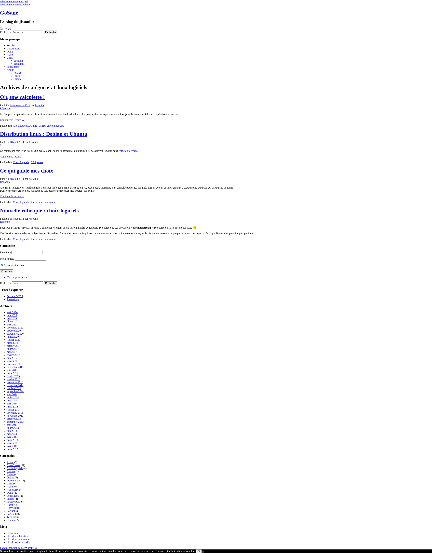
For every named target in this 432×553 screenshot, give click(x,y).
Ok (198, 551)
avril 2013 (12, 437)
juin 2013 (12, 430)
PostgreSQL (13, 501)
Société (11, 45)
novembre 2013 (15, 415)
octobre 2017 (14, 345)
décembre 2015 (15, 364)
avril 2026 (12, 312)
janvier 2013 (13, 443)
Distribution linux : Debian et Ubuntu (43, 134)
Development (14, 480)
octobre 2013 (14, 418)
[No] (203, 551)
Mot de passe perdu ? (18, 277)
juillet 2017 (13, 348)
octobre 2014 (14, 388)
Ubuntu (11, 520)
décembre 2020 (15, 327)
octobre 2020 (14, 330)
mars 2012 (12, 449)
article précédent (128, 150)
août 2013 (12, 424)
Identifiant (5, 252)
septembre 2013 (15, 421)
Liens (10, 57)
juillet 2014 (13, 397)
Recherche (5, 32)
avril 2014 (12, 403)
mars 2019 (12, 342)
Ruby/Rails (13, 507)
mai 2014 (12, 400)
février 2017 (13, 354)
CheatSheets (13, 48)
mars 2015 (12, 373)
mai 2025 (12, 318)
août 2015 (12, 370)
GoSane (9, 13)
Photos (17, 72)
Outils (10, 51)
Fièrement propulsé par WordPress (18, 547)
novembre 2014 (15, 385)
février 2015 (13, 376)
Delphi (10, 477)
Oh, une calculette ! (22, 97)
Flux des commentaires (19, 539)
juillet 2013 (13, 427)
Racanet (11, 504)
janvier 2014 (13, 409)
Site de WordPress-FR (18, 542)
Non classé (12, 489)
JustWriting (13, 299)
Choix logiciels (21, 125)
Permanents (13, 66)
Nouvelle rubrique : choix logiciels (39, 210)
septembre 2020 (15, 333)
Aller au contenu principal (14, 1)
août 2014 (12, 394)
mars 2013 (12, 440)
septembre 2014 (15, 391)
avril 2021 (12, 324)
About (10, 69)
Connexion (13, 533)
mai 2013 (12, 433)
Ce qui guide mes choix (26, 171)
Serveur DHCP (15, 296)
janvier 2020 (13, 339)
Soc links (18, 60)
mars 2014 (12, 406)
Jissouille (39, 105)
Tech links (19, 63)
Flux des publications (18, 536)
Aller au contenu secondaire (15, 4)
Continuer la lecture (12, 120)
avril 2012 (12, 446)
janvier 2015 (13, 379)
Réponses (37, 162)
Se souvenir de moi (13, 265)
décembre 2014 (15, 382)
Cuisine (18, 75)
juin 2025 (12, 315)
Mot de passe (7, 258)
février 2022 (13, 321)
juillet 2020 (13, 336)
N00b (10, 54)
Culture (17, 78)
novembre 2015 (15, 367)
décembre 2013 (15, 412)
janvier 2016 (13, 361)
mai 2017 (12, 351)
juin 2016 (12, 358)
